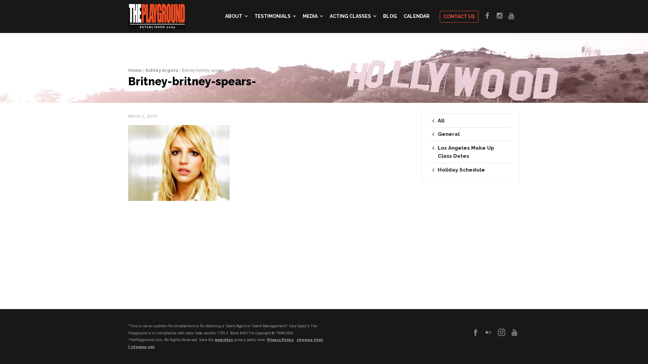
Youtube (514, 15)
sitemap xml (143, 347)
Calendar (417, 16)
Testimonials (272, 16)
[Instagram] (501, 332)
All (441, 121)
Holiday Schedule (461, 170)
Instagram (502, 15)
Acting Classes (350, 16)
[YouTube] (514, 332)
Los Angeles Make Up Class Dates (466, 152)
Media (310, 16)
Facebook (491, 15)
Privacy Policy (280, 340)
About (233, 16)
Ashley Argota (161, 70)
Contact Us (459, 16)
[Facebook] (475, 332)
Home (135, 70)
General (449, 134)
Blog (390, 16)
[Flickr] (488, 332)
